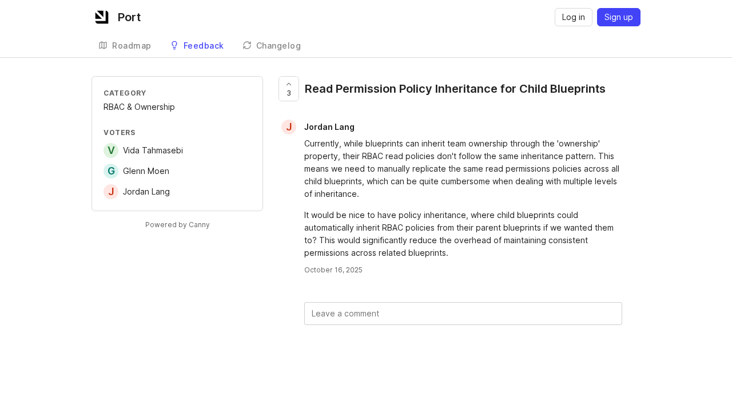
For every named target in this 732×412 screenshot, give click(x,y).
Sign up (618, 17)
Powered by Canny (177, 224)
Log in (573, 17)
